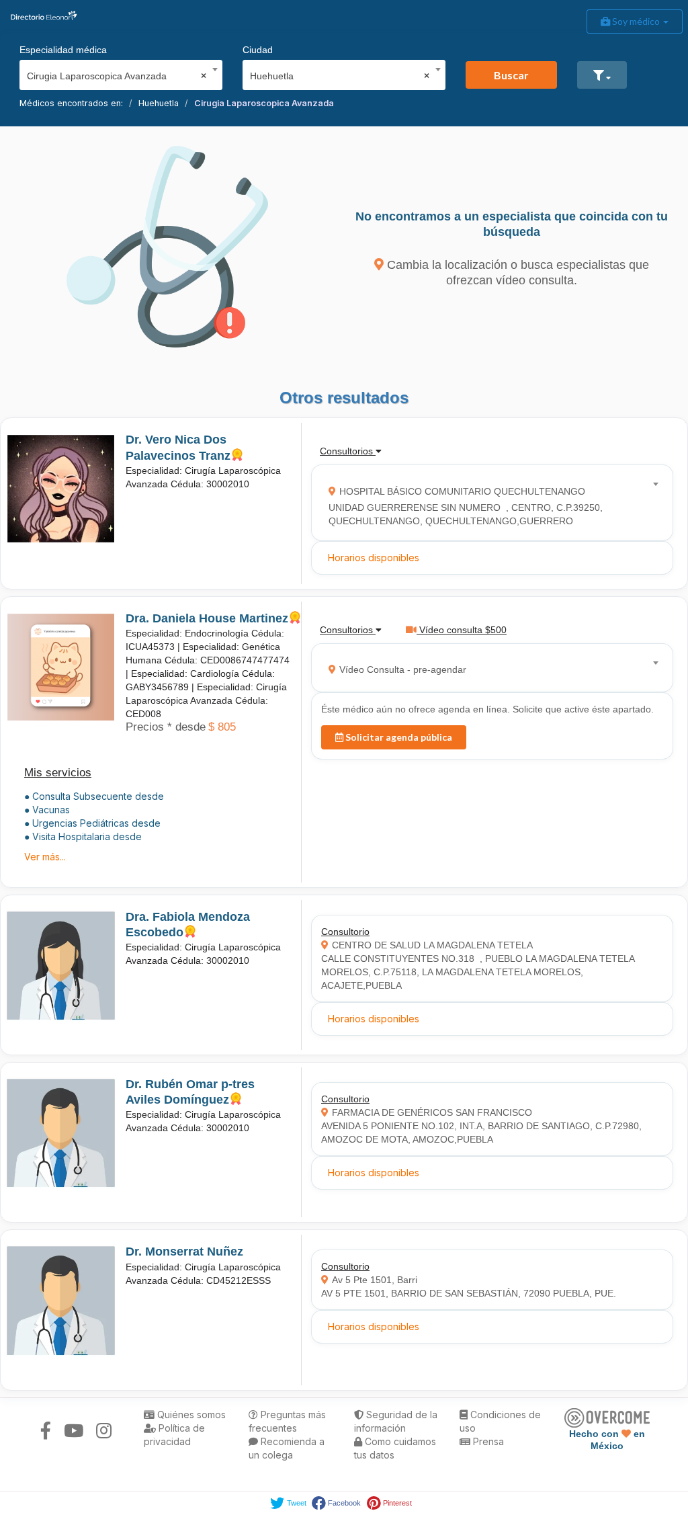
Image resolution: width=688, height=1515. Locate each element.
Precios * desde (166, 727)
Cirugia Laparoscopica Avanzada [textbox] (116, 76)
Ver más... (45, 856)
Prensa (487, 1441)
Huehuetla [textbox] (339, 76)
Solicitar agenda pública (397, 737)
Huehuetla (158, 103)
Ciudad (258, 49)
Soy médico (636, 21)
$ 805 (222, 727)
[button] (602, 75)
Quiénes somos (190, 1414)
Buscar (511, 75)
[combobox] (116, 72)
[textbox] (488, 503)
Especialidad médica (63, 49)
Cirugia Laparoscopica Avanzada (264, 103)
